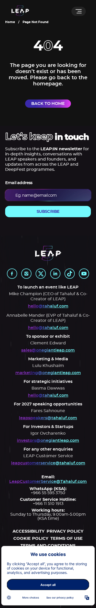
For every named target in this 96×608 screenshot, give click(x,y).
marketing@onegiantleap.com (48, 373)
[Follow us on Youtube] (84, 273)
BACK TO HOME (48, 104)
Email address (19, 183)
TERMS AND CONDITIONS (48, 546)
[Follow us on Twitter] (41, 273)
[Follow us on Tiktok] (70, 273)
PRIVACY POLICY (65, 531)
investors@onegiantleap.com (48, 440)
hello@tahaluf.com (48, 306)
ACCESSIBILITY (29, 531)
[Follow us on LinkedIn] (55, 273)
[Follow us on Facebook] (12, 273)
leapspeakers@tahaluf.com (48, 418)
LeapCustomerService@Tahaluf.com (48, 482)
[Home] (20, 11)
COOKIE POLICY (30, 538)
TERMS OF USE (66, 538)
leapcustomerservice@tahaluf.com (48, 463)
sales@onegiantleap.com (48, 350)
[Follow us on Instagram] (26, 273)
